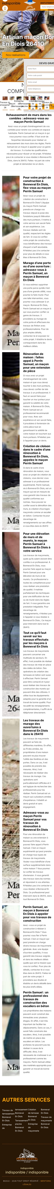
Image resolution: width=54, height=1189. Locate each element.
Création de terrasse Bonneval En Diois (33, 1114)
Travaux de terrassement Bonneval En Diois (7, 1115)
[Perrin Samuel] (27, 1155)
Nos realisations (15, 54)
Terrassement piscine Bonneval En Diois (20, 1125)
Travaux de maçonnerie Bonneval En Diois (46, 1122)
